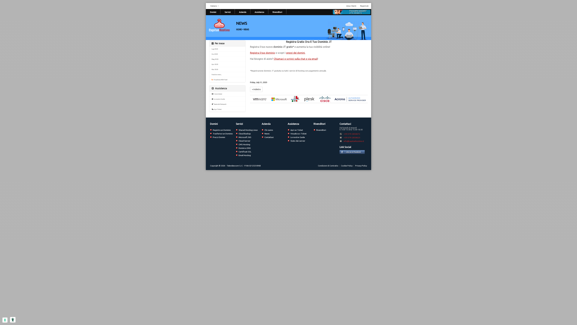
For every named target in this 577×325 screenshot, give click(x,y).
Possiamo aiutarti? (358, 12)
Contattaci (269, 137)
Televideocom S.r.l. (235, 166)
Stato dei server (297, 141)
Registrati (364, 6)
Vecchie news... (217, 74)
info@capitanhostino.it (354, 141)
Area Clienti (351, 6)
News (246, 29)
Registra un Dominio (222, 130)
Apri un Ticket (296, 130)
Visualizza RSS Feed (220, 79)
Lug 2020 (215, 49)
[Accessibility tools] (13, 320)
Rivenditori (277, 12)
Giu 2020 (215, 54)
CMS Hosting (244, 144)
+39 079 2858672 (352, 134)
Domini (213, 12)
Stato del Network (219, 104)
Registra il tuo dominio (262, 52)
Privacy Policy (361, 166)
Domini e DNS (245, 148)
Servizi (228, 12)
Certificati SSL (245, 151)
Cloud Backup (245, 133)
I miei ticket (217, 94)
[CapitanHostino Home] (219, 31)
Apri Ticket (217, 109)
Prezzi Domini (219, 137)
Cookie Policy (347, 166)
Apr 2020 (215, 64)
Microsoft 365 (245, 137)
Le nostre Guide (219, 99)
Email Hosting (245, 155)
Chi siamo (268, 130)
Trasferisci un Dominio (223, 133)
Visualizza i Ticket (298, 133)
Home (239, 29)
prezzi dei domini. (295, 52)
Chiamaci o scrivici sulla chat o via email (296, 58)
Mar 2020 (215, 69)
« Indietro (256, 89)
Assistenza (259, 12)
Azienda (242, 12)
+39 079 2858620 (352, 137)
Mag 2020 (215, 59)
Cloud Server (244, 141)
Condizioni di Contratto (328, 166)
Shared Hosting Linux (248, 130)
